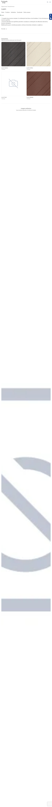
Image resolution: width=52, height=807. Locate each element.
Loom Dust (4, 97)
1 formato (3, 69)
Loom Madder (30, 97)
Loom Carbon (4, 67)
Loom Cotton (30, 67)
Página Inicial (4, 6)
